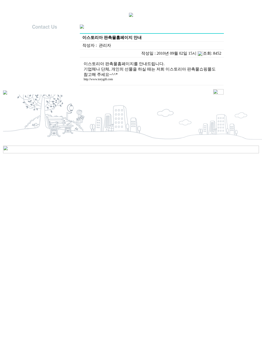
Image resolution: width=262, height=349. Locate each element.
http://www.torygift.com (98, 79)
